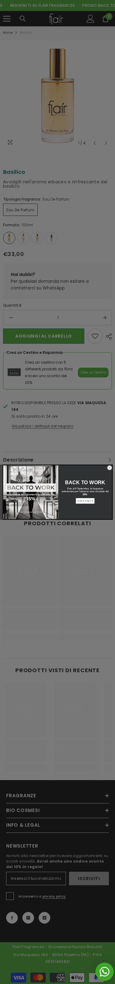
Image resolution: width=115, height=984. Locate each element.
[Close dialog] (109, 467)
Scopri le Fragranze (85, 501)
